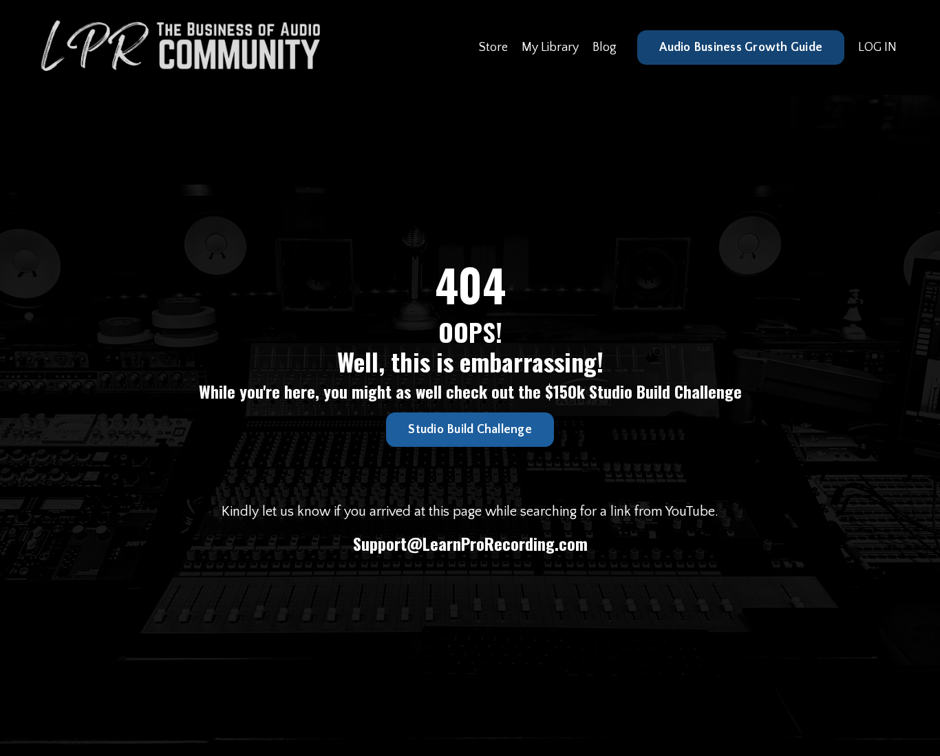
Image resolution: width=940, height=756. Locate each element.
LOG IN (877, 47)
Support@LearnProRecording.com (470, 543)
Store (493, 47)
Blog (604, 47)
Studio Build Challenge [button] (470, 430)
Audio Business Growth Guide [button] (740, 47)
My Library (550, 47)
